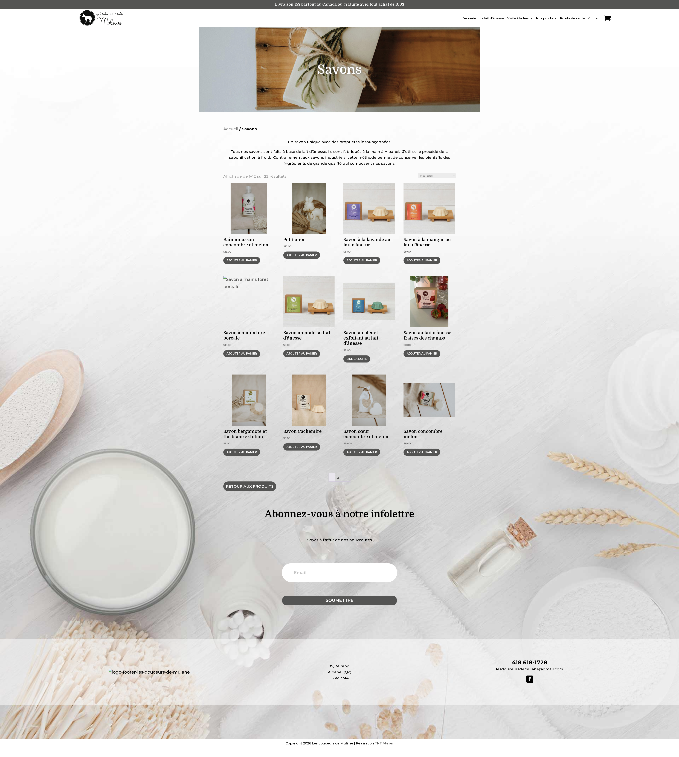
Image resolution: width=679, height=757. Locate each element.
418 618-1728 (529, 662)
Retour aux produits (250, 486)
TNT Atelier (384, 743)
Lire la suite (357, 359)
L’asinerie (469, 18)
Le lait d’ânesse (492, 18)
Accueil (230, 129)
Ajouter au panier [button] (242, 260)
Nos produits (546, 18)
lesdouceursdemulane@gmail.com (529, 669)
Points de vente (572, 18)
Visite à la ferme (519, 18)
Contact (594, 18)
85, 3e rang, (339, 666)
